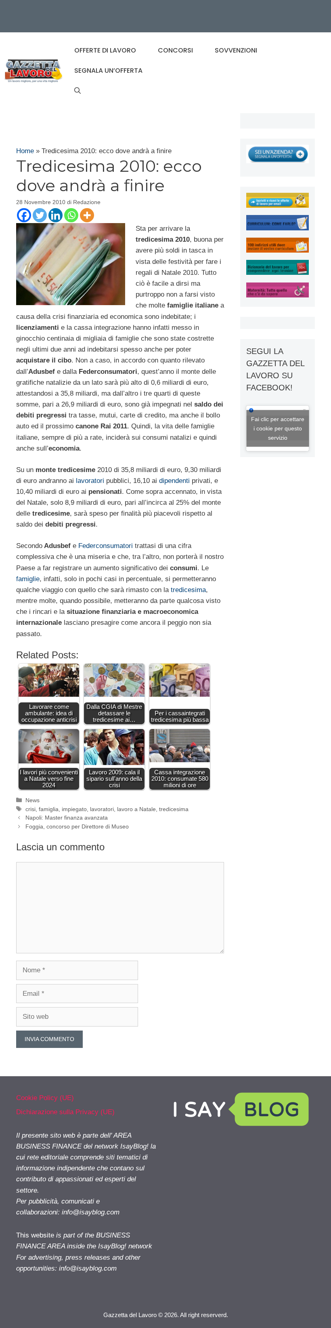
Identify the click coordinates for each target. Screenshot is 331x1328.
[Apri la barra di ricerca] (77, 91)
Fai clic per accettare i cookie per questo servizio (277, 428)
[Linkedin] (55, 215)
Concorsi (175, 50)
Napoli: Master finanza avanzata (66, 817)
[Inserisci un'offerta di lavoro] (277, 161)
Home (25, 151)
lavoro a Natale (136, 809)
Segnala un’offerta (108, 70)
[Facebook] (24, 215)
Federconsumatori (105, 546)
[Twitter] (40, 215)
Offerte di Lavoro (105, 50)
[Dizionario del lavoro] (277, 272)
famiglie (28, 579)
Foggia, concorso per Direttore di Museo (77, 826)
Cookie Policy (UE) (45, 1098)
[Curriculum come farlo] (277, 228)
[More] (87, 215)
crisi (30, 809)
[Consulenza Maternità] (277, 295)
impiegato (74, 809)
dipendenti (174, 481)
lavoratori (90, 481)
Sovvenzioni (236, 50)
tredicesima (188, 590)
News (32, 800)
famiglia (49, 809)
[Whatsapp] (71, 215)
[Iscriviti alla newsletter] (277, 205)
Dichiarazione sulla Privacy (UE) (65, 1112)
